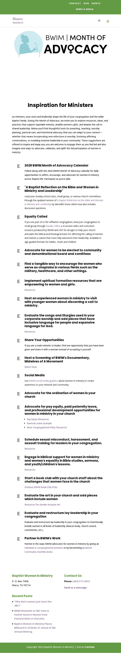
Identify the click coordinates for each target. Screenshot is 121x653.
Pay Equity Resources (38, 419)
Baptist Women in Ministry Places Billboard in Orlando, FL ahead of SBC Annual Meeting (35, 627)
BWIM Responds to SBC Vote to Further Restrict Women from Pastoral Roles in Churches (31, 614)
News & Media (85, 9)
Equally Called (36, 216)
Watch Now (31, 366)
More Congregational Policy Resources (47, 427)
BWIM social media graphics (43, 380)
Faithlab (90, 646)
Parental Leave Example (39, 423)
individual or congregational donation (44, 547)
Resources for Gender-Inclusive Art (42, 504)
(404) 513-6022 (81, 581)
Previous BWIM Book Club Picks (41, 487)
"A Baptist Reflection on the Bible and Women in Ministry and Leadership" (61, 189)
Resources (30, 289)
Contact (75, 3)
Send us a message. (75, 587)
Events (96, 3)
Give (86, 3)
